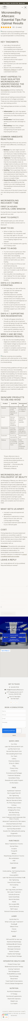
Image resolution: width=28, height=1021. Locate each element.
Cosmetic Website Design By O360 (13, 1011)
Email (3, 595)
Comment (4, 568)
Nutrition (14, 988)
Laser (14, 916)
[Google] (11, 702)
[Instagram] (17, 702)
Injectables (14, 840)
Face (14, 787)
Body (14, 868)
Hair (14, 936)
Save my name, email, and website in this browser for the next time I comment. (13, 609)
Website (3, 601)
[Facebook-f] (14, 702)
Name (3, 589)
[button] (22, 7)
